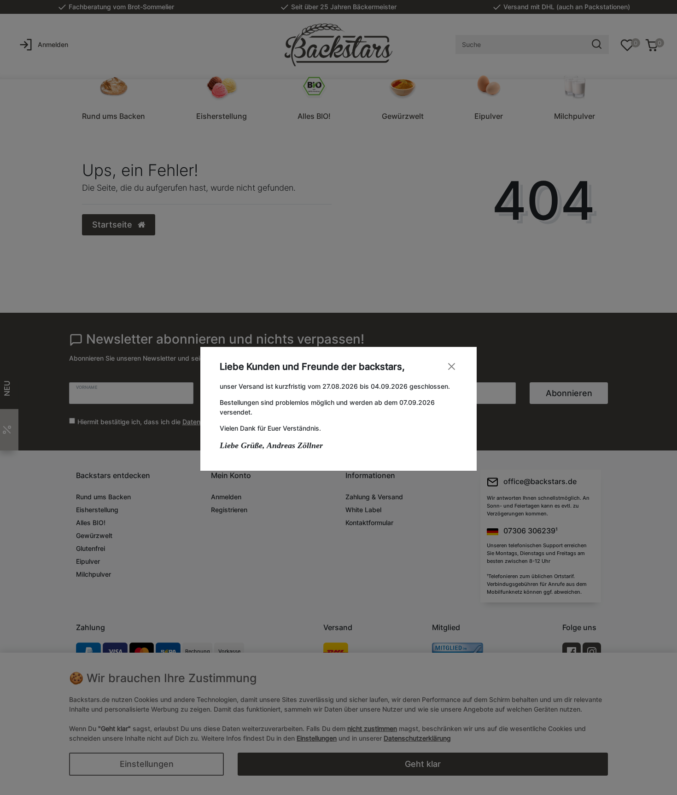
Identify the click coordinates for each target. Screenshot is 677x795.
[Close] (451, 366)
